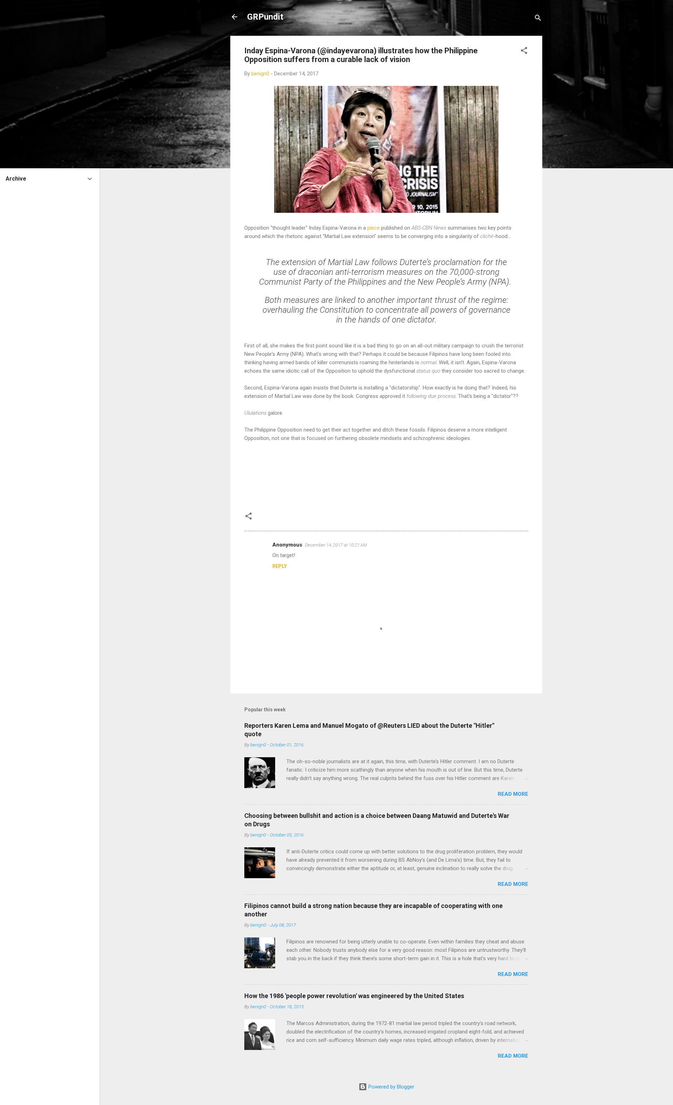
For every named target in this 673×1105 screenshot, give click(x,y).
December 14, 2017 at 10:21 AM (336, 545)
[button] (524, 51)
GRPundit (265, 17)
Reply (279, 566)
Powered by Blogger (390, 1087)
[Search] (538, 19)
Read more (513, 794)
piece (373, 228)
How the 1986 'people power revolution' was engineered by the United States (354, 995)
